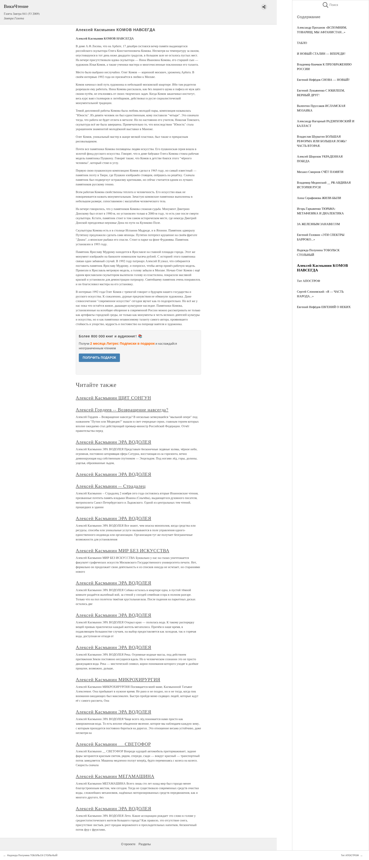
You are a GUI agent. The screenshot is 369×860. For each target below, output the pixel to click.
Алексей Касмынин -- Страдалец (111, 486)
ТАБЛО (302, 43)
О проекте (128, 844)
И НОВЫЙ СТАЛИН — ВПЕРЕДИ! (321, 53)
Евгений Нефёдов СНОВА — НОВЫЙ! (323, 80)
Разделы (145, 844)
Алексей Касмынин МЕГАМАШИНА (115, 776)
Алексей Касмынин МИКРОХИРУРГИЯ (118, 679)
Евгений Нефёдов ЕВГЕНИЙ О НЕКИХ (324, 307)
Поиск (330, 5)
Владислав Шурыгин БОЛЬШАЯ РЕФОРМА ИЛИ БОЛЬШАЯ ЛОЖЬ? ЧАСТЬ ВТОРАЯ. (322, 141)
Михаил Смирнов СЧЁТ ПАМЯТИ (320, 172)
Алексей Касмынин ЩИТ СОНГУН (113, 398)
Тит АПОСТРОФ (308, 281)
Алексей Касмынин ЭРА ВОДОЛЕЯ (113, 442)
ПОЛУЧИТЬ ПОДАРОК (99, 357)
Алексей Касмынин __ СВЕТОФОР (113, 744)
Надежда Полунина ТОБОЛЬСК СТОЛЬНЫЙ (32, 855)
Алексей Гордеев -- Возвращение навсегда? (122, 409)
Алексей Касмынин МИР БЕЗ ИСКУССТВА (122, 550)
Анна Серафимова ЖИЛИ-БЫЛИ (319, 198)
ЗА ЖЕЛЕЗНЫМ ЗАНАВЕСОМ (318, 224)
